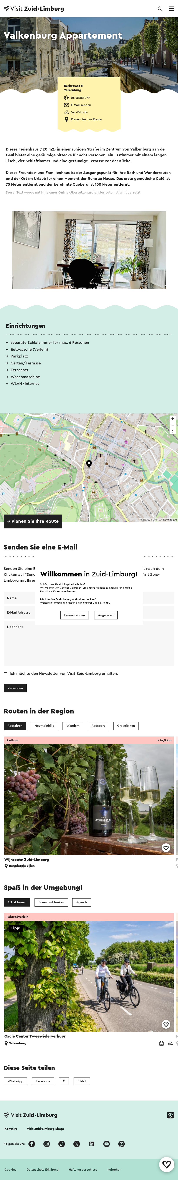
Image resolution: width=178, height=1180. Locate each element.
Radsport (98, 725)
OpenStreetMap (152, 520)
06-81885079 (80, 97)
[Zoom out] (173, 425)
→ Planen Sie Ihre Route (33, 521)
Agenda (81, 902)
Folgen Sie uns (14, 1143)
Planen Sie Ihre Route (86, 119)
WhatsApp (15, 1081)
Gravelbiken (126, 725)
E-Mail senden (81, 105)
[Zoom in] (173, 418)
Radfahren (15, 725)
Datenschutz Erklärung (42, 1169)
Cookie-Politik (101, 602)
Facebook (43, 1081)
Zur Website (79, 112)
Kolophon (114, 1169)
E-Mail (81, 1081)
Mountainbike (44, 725)
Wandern (72, 725)
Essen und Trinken (51, 902)
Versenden (15, 688)
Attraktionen (17, 902)
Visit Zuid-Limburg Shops (45, 1128)
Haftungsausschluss (83, 1169)
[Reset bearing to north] (173, 431)
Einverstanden (74, 615)
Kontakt (11, 1128)
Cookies (10, 1169)
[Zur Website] (170, 1043)
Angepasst (106, 615)
